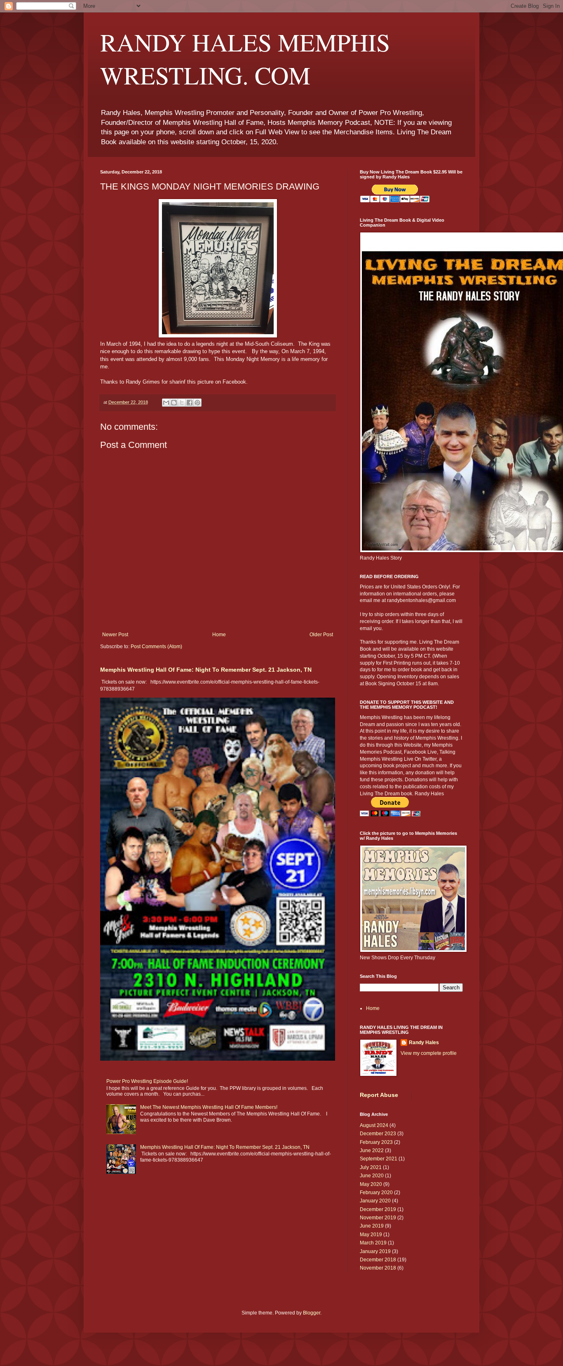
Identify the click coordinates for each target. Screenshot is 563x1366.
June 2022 (372, 1150)
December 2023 (378, 1133)
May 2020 (371, 1184)
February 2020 (376, 1192)
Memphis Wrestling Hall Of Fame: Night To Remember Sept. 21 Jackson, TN (206, 669)
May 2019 (371, 1234)
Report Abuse (379, 1095)
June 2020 (372, 1176)
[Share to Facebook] (189, 402)
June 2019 (372, 1226)
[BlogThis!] (174, 402)
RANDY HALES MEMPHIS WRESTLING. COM (245, 58)
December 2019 (378, 1209)
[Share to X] (182, 402)
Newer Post (115, 634)
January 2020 (375, 1201)
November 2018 (378, 1268)
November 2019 (378, 1218)
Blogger (311, 1313)
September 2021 (378, 1159)
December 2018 (378, 1260)
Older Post (321, 634)
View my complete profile (429, 1053)
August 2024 (374, 1125)
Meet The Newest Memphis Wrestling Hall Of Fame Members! (208, 1107)
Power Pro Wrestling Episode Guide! (147, 1081)
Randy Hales (424, 1042)
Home (219, 634)
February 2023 (376, 1142)
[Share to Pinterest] (197, 402)
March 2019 (373, 1243)
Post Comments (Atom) (156, 646)
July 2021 (371, 1167)
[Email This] (166, 402)
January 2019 (375, 1251)
